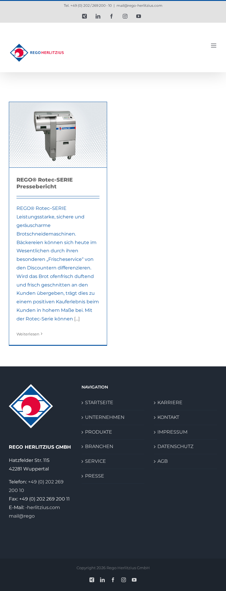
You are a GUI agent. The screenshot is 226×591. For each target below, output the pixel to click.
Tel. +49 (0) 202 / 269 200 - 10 (88, 5)
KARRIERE (169, 402)
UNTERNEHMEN (104, 417)
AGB (162, 461)
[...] (77, 319)
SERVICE (95, 461)
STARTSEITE (99, 402)
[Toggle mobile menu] (214, 45)
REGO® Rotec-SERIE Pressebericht (44, 183)
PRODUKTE (98, 432)
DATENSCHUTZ (175, 446)
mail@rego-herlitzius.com (139, 5)
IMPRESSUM (172, 432)
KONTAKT (168, 417)
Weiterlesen (27, 334)
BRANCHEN (99, 446)
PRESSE (94, 476)
